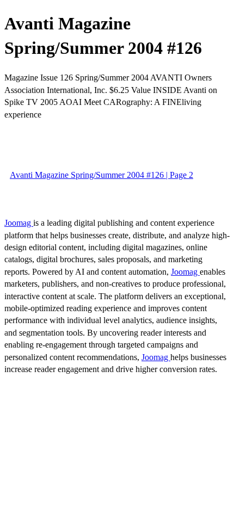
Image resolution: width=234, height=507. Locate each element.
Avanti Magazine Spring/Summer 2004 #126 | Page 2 (101, 175)
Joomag (18, 222)
